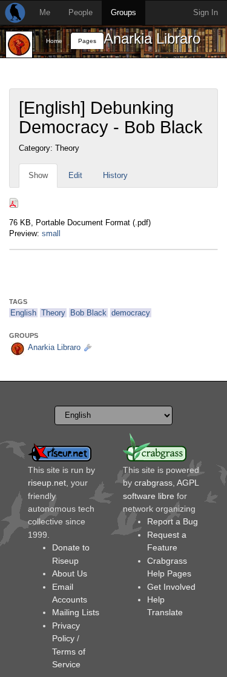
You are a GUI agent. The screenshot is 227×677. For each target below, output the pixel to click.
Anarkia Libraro (152, 38)
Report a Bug (172, 521)
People (80, 12)
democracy (130, 312)
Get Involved (171, 587)
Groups (123, 12)
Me (44, 12)
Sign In (205, 12)
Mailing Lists (75, 612)
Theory (53, 312)
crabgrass (153, 482)
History (115, 175)
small (51, 233)
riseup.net (47, 482)
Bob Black (88, 312)
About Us (69, 573)
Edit (75, 175)
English (23, 312)
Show (38, 175)
